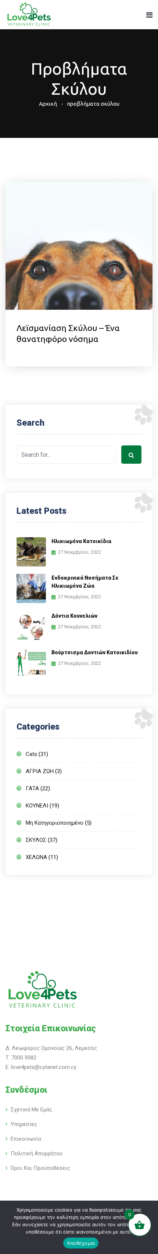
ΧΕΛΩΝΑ (36, 857)
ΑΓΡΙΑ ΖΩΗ (40, 771)
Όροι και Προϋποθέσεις (40, 1168)
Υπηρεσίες (24, 1124)
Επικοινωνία (26, 1139)
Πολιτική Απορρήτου (36, 1153)
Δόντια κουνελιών (74, 616)
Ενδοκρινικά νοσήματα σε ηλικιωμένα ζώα (85, 582)
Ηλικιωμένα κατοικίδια (81, 541)
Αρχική (48, 104)
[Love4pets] (29, 15)
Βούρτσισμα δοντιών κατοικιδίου (94, 652)
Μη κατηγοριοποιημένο (54, 823)
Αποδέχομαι (81, 1243)
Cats (31, 754)
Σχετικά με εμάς (31, 1109)
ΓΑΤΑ (32, 788)
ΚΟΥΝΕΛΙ (37, 805)
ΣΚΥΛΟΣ (36, 840)
